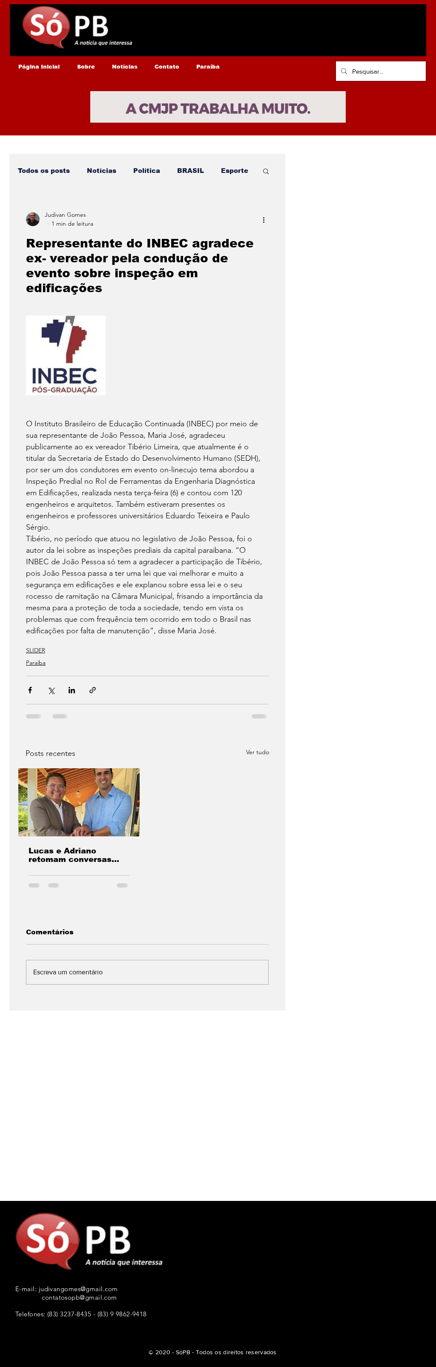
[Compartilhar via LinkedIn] (72, 690)
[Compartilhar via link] (93, 690)
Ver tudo (257, 752)
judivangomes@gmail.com (78, 1289)
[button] (266, 170)
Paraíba (36, 662)
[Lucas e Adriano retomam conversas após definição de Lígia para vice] (79, 802)
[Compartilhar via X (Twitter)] (51, 690)
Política (146, 170)
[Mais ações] (263, 219)
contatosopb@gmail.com (79, 1297)
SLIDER (35, 650)
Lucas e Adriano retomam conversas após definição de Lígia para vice (77, 855)
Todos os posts (44, 170)
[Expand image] (66, 355)
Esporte (234, 170)
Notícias (101, 170)
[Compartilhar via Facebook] (30, 690)
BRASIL (190, 170)
